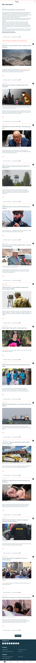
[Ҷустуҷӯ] (30, 662)
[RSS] (16, 643)
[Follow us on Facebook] (5, 643)
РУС (24, 661)
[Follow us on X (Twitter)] (12, 643)
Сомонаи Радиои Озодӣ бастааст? (7, 651)
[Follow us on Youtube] (7, 643)
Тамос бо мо (20, 651)
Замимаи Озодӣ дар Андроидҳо (7, 656)
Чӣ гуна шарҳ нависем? (22, 649)
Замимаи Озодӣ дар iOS (6, 658)
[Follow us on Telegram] (14, 643)
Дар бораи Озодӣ (5, 649)
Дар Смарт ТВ (20, 656)
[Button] (7, 37)
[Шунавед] (10, 662)
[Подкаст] (18, 643)
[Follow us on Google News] (3, 643)
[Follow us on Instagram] (9, 643)
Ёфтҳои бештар (18, 635)
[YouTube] (17, 662)
